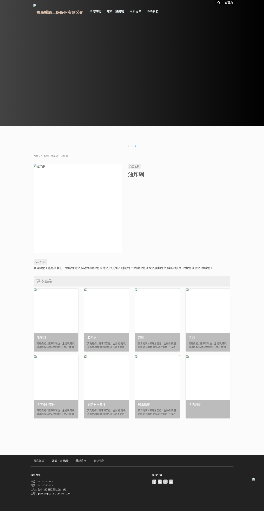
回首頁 (37, 155)
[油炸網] (78, 208)
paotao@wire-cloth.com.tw (54, 493)
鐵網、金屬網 (51, 155)
